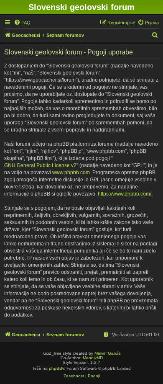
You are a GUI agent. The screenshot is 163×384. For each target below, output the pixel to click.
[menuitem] (22, 23)
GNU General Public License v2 (40, 165)
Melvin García (107, 353)
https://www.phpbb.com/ (124, 194)
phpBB (55, 368)
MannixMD (93, 358)
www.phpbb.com (71, 172)
